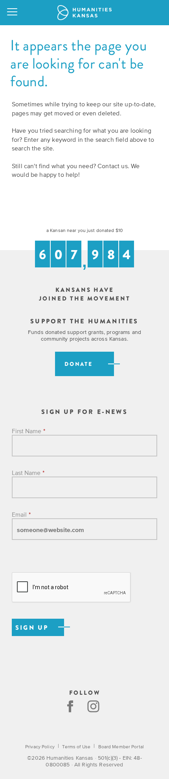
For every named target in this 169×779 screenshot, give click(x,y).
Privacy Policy (40, 746)
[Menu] (12, 12)
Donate (78, 364)
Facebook (70, 706)
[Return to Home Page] (84, 12)
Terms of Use (76, 746)
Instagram (94, 706)
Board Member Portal (121, 746)
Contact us (112, 165)
